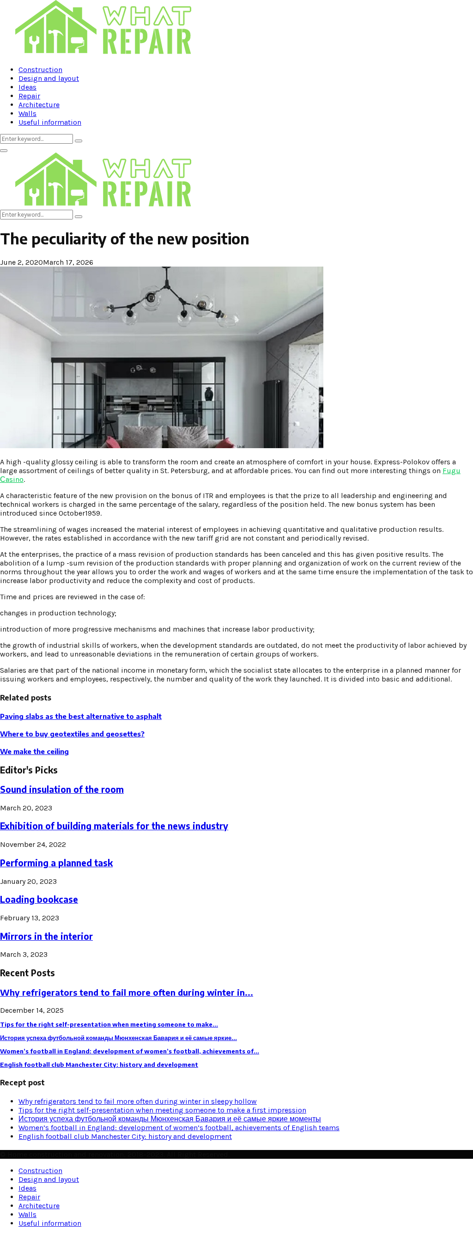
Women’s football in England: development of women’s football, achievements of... (129, 1051)
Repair (29, 95)
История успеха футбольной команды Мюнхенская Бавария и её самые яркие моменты (169, 1118)
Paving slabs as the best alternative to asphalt (81, 716)
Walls (27, 113)
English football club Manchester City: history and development (99, 1064)
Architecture (39, 104)
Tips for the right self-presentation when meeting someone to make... (109, 1024)
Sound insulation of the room (62, 789)
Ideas (27, 87)
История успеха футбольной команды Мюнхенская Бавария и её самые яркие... (118, 1037)
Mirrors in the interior (46, 936)
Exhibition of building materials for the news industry (114, 826)
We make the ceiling (34, 751)
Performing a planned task (56, 863)
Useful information (49, 122)
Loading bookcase (39, 899)
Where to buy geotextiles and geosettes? (72, 734)
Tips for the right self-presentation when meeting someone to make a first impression (162, 1110)
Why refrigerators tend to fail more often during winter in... (126, 992)
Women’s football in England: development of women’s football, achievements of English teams (179, 1127)
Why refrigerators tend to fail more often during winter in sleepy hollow (137, 1101)
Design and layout (48, 78)
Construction (40, 69)
